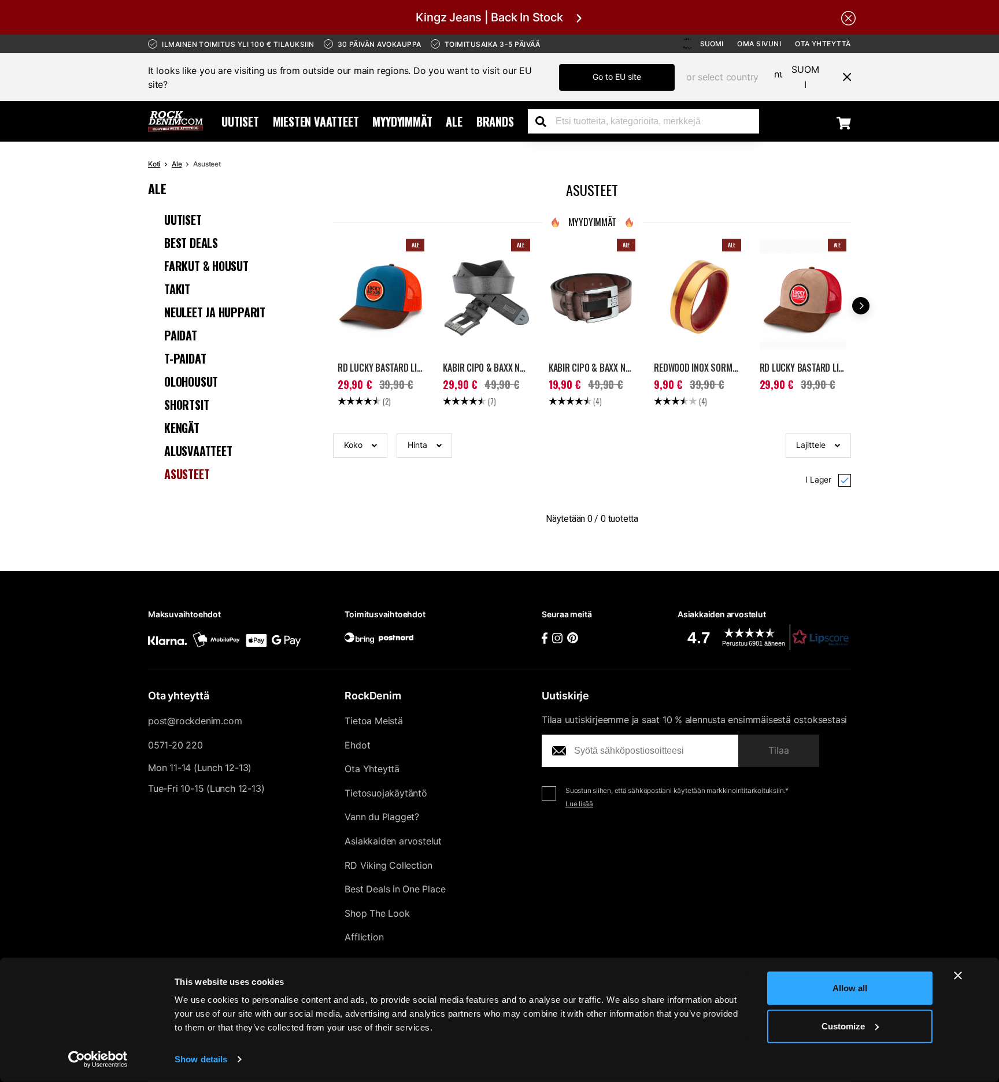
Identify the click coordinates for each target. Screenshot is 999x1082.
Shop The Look (377, 913)
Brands (495, 121)
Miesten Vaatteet (316, 121)
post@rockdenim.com (195, 721)
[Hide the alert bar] (848, 17)
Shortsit (186, 404)
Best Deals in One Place (395, 889)
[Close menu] (842, 77)
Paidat (180, 335)
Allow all (849, 988)
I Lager (818, 479)
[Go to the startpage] (175, 121)
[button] (360, 445)
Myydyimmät (402, 121)
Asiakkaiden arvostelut (393, 841)
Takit (177, 289)
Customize (843, 1026)
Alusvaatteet (198, 451)
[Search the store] (545, 121)
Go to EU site (617, 76)
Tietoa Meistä (373, 721)
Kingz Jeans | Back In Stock (489, 17)
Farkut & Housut (206, 266)
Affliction (364, 937)
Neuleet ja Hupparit (214, 312)
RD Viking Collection (388, 865)
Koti (154, 164)
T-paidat (185, 358)
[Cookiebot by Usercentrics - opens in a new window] (98, 1059)
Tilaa (778, 750)
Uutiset (240, 121)
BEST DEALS (191, 242)
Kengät (181, 427)
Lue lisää (579, 803)
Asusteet (186, 474)
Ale (454, 121)
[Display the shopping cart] (844, 122)
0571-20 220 (175, 745)
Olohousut (191, 381)
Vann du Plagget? (382, 816)
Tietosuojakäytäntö (386, 793)
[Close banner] (958, 976)
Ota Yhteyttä (823, 43)
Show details (201, 1059)
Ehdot (357, 745)
